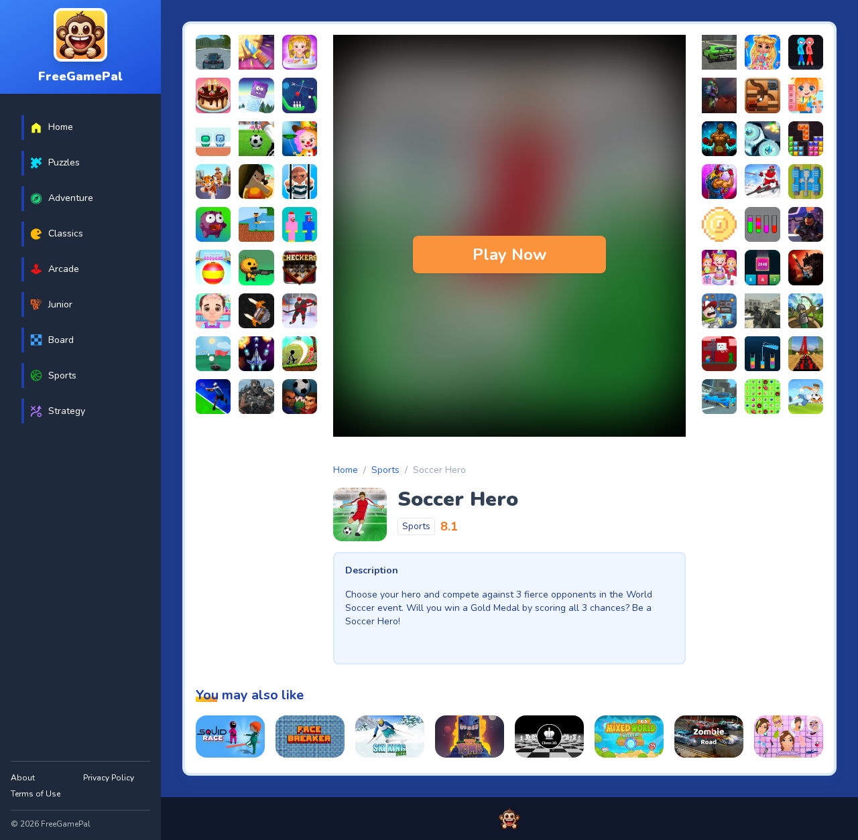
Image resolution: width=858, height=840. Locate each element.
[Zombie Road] (708, 736)
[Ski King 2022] (389, 736)
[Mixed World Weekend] (629, 736)
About (23, 777)
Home (345, 470)
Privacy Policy (108, 777)
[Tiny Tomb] (469, 736)
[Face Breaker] (310, 736)
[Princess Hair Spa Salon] (788, 736)
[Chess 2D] (549, 736)
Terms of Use (35, 793)
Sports (385, 470)
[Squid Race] (230, 736)
